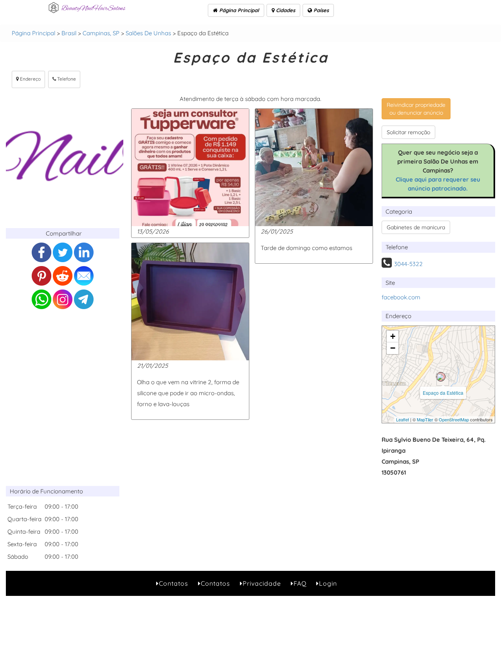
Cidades (284, 10)
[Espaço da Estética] (440, 376)
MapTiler (425, 419)
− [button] (392, 348)
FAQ (300, 583)
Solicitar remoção (408, 132)
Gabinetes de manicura (416, 227)
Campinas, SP (101, 33)
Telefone (66, 79)
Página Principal (238, 10)
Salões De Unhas (148, 33)
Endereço (30, 79)
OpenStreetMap (454, 419)
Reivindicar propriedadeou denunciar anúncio (416, 108)
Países (320, 10)
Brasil (68, 33)
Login (328, 583)
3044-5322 (408, 264)
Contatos (173, 583)
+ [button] (392, 336)
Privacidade (262, 583)
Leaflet (402, 419)
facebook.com (401, 297)
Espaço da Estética (443, 392)
